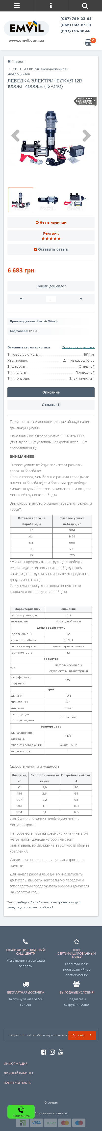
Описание (51, 392)
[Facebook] (42, 1051)
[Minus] (21, 299)
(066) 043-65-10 (75, 25)
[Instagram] (51, 1051)
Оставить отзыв (53, 249)
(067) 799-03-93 (76, 18)
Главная (18, 61)
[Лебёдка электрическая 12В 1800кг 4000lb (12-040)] (51, 138)
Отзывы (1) (51, 404)
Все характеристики (78, 347)
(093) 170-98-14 (75, 31)
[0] (88, 42)
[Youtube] (60, 1051)
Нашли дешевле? (51, 286)
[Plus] (81, 299)
